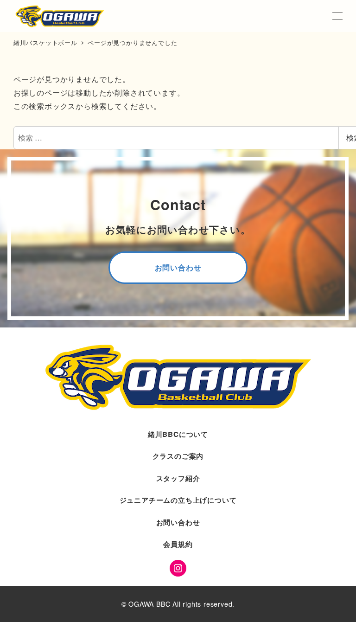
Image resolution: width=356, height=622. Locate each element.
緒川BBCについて (178, 434)
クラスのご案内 (178, 456)
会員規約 (177, 544)
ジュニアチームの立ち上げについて (178, 500)
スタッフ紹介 (178, 478)
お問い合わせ (178, 522)
